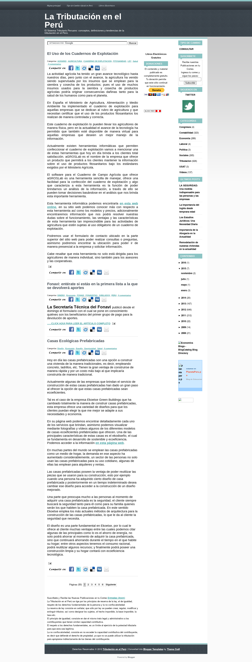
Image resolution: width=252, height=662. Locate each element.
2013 (183, 303)
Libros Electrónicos (107, 5)
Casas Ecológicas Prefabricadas (75, 341)
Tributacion (185, 161)
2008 (183, 333)
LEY (129, 61)
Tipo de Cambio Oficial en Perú (80, 5)
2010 (183, 321)
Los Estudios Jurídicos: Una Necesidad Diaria (188, 221)
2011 (183, 315)
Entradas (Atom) (116, 597)
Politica (183, 149)
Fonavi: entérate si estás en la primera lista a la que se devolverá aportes (92, 286)
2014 (183, 297)
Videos (183, 172)
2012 (183, 309)
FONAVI (80, 295)
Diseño (60, 348)
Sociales (183, 155)
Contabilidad (186, 132)
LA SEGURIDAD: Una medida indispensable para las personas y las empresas (189, 192)
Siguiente (111, 584)
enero (184, 290)
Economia (70, 295)
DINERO (61, 295)
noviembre (186, 273)
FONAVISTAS (91, 295)
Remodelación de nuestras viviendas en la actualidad (189, 246)
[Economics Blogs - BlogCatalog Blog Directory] (190, 353)
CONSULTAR (186, 49)
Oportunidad (90, 348)
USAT (182, 166)
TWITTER (190, 95)
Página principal (54, 5)
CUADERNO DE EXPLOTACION (97, 61)
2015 (183, 268)
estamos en (193, 372)
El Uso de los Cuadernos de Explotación (82, 53)
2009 (183, 327)
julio (183, 279)
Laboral (183, 144)
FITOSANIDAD (119, 61)
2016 (183, 262)
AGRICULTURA (75, 61)
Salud (135, 61)
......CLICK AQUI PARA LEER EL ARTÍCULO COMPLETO (78, 323)
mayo (184, 284)
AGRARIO (62, 61)
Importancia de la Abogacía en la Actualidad (188, 233)
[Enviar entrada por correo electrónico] (103, 68)
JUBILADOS (104, 295)
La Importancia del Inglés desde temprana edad (189, 208)
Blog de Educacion (194, 379)
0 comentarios (54, 64)
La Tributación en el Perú (83, 20)
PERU (114, 295)
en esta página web (109, 443)
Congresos (185, 127)
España (79, 348)
